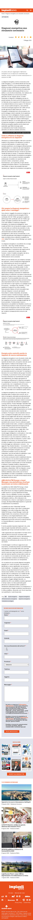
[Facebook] (6, 896)
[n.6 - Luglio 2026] (6, 750)
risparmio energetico (24, 599)
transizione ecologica (7, 601)
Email (6, 630)
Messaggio (8, 684)
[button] (27, 10)
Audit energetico (12, 596)
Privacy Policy (18, 902)
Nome (6, 615)
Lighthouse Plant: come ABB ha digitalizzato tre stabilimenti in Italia (15, 874)
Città (6, 653)
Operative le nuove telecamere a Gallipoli (16, 802)
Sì (6, 648)
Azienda (6, 638)
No (7, 649)
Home (3, 13)
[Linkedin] (19, 896)
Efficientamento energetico (9, 599)
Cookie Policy (27, 902)
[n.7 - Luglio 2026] (26, 750)
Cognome (7, 622)
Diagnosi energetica (24, 596)
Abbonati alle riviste (20, 893)
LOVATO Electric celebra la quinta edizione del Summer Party (13, 825)
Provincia (7, 661)
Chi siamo (10, 893)
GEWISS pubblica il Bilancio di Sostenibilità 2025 (12, 850)
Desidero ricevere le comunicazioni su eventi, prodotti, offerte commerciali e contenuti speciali (16, 725)
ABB (3, 239)
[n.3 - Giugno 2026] (16, 750)
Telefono (7, 669)
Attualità (5, 17)
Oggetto (6, 676)
